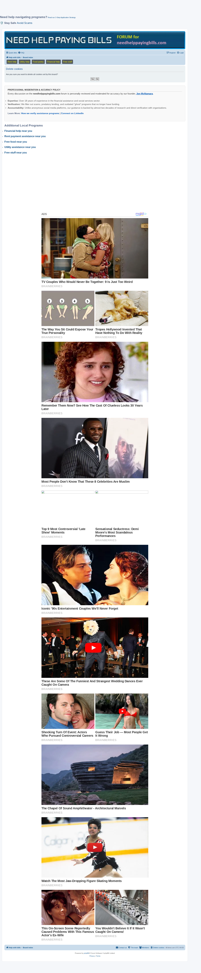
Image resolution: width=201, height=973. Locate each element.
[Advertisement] (76, 9)
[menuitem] (21, 53)
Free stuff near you (15, 152)
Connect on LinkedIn (72, 113)
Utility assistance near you (20, 147)
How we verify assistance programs (40, 113)
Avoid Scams (24, 22)
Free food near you (15, 141)
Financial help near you (18, 131)
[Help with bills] (95, 40)
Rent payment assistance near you (25, 136)
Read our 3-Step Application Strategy (62, 17)
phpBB (86, 953)
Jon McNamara (144, 93)
